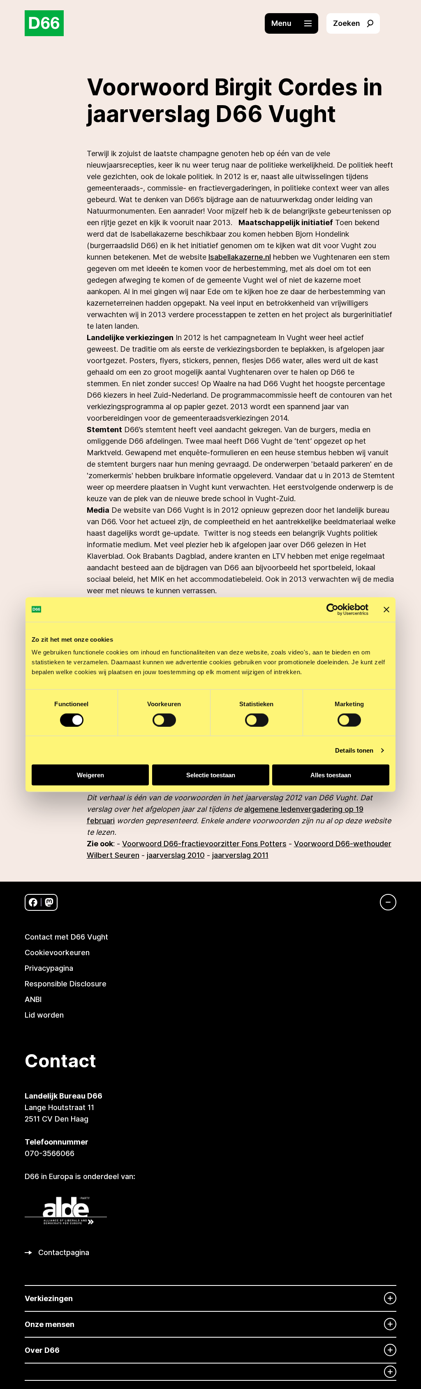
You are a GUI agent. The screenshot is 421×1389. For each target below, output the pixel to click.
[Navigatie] (384, 902)
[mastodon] (49, 902)
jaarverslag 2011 (240, 855)
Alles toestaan (330, 775)
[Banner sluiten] (386, 609)
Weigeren (90, 775)
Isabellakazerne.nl (239, 257)
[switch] (164, 719)
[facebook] (33, 902)
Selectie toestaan (210, 775)
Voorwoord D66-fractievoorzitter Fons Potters (204, 843)
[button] (295, 23)
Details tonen (354, 749)
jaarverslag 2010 (176, 855)
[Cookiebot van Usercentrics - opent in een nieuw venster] (332, 609)
